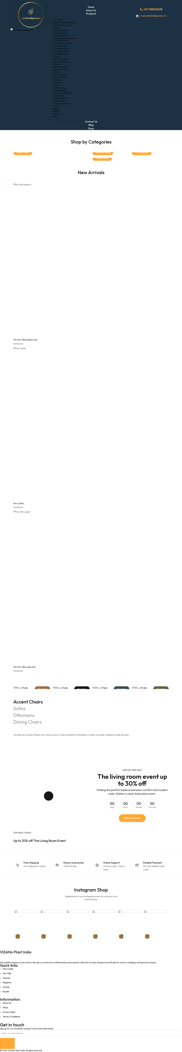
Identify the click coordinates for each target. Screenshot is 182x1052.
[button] (132, 818)
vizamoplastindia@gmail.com (153, 15)
